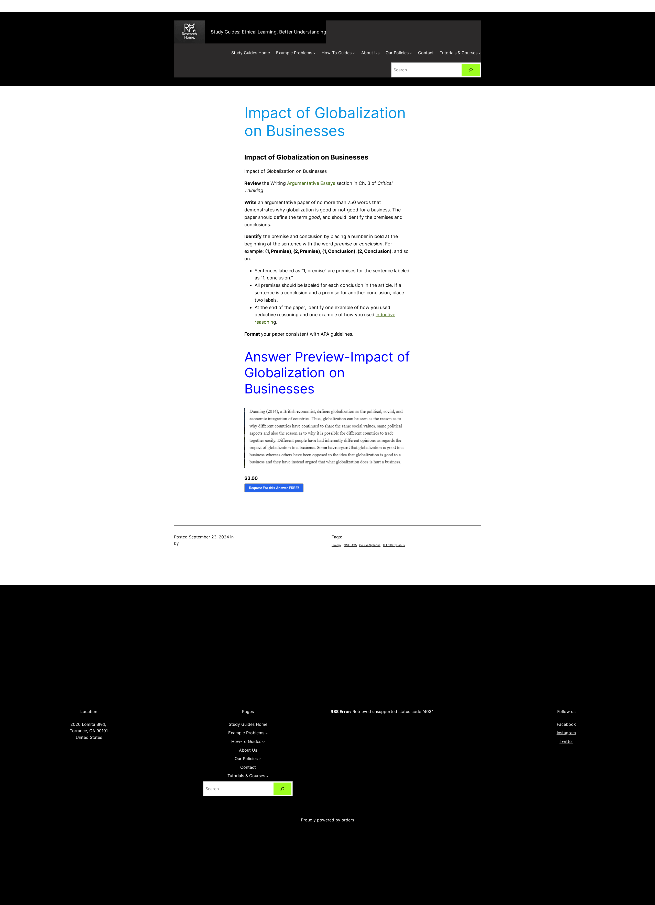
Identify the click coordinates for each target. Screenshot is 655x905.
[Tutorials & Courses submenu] (479, 53)
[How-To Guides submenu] (354, 53)
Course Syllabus (369, 545)
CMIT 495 (350, 545)
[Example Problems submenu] (314, 53)
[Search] (471, 70)
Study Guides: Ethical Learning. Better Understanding (268, 32)
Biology (336, 545)
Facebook (566, 724)
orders (348, 819)
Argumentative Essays (311, 183)
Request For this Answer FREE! (274, 488)
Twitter (566, 741)
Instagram (566, 732)
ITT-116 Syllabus (394, 545)
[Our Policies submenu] (411, 53)
